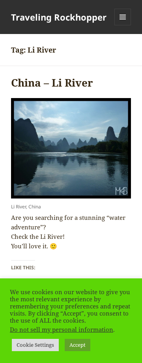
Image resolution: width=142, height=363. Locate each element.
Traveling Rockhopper (58, 17)
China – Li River (52, 83)
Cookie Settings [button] (35, 344)
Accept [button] (77, 344)
